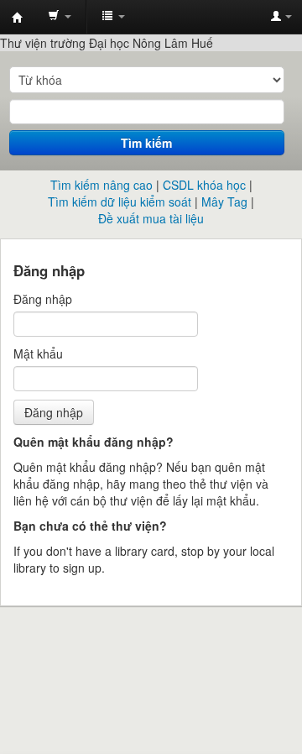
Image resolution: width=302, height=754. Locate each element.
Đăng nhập (42, 299)
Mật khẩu (38, 353)
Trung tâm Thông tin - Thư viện (17, 18)
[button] (59, 17)
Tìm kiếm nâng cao (101, 184)
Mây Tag (224, 201)
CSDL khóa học (204, 184)
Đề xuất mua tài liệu (151, 218)
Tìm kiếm (146, 142)
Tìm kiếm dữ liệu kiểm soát (119, 201)
